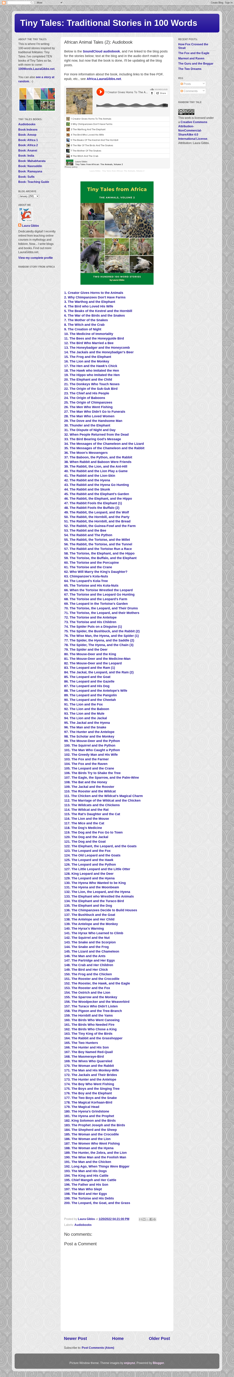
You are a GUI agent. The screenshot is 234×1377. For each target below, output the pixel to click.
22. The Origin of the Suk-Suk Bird (91, 389)
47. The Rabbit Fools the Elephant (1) (93, 503)
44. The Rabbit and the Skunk (87, 489)
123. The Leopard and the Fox (87, 851)
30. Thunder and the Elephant (87, 425)
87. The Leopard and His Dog (87, 686)
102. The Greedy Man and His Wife (91, 754)
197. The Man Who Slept (83, 1189)
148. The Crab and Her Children (88, 965)
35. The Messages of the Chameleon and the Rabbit (104, 448)
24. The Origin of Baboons (84, 398)
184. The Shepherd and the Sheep (90, 1130)
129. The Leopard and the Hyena (89, 878)
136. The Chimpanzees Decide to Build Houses (100, 910)
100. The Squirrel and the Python (89, 745)
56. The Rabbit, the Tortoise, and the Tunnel (98, 544)
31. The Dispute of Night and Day (90, 430)
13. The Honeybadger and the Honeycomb (97, 347)
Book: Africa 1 (28, 140)
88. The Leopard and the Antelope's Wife (95, 690)
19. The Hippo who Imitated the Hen (92, 375)
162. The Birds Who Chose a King (90, 1029)
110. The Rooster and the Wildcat (90, 791)
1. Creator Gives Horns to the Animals (93, 293)
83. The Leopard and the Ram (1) (89, 668)
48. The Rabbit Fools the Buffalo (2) (91, 508)
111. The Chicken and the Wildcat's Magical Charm (103, 796)
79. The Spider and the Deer (85, 649)
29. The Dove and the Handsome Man (93, 421)
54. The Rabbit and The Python (88, 535)
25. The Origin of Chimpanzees (88, 402)
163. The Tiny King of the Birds (88, 1033)
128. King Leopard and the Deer (89, 874)
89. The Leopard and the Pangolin (90, 695)
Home (118, 1338)
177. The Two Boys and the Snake (90, 1098)
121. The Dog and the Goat (85, 841)
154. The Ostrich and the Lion (87, 992)
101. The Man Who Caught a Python (92, 750)
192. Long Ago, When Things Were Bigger (96, 1166)
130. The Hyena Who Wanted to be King (95, 883)
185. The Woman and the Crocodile (91, 1134)
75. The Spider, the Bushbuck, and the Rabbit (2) (102, 631)
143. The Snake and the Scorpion (90, 942)
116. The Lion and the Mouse (86, 818)
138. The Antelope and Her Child (89, 919)
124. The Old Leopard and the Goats (92, 855)
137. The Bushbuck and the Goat (89, 915)
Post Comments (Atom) (98, 1347)
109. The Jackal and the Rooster (89, 787)
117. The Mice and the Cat (84, 823)
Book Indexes (27, 129)
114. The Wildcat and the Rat (86, 809)
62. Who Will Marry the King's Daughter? (95, 572)
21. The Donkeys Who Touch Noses (92, 384)
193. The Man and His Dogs (85, 1171)
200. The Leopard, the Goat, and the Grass (97, 1203)
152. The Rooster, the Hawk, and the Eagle (97, 983)
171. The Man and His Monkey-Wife (91, 1070)
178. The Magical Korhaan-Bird (88, 1102)
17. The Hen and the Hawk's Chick (90, 366)
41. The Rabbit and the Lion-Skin (89, 475)
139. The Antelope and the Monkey (91, 924)
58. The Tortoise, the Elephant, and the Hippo (99, 553)
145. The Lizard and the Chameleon (91, 951)
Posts (187, 83)
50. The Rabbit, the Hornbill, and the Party (96, 517)
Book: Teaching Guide (33, 181)
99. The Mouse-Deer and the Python (92, 741)
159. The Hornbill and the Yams (88, 1015)
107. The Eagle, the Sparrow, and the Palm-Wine (101, 777)
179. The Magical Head (81, 1107)
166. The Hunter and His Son (86, 1047)
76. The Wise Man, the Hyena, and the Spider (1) (101, 636)
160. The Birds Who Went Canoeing (92, 1020)
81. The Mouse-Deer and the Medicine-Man (97, 659)
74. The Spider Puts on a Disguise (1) (93, 626)
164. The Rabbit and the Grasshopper (93, 1038)
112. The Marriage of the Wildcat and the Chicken (102, 800)
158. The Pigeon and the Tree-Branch (93, 1011)
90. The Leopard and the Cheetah (90, 700)
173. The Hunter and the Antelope (90, 1079)
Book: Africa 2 (28, 145)
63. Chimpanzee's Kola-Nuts (86, 576)
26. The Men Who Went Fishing (88, 407)
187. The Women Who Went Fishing (92, 1143)
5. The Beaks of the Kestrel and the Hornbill (98, 311)
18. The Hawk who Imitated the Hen (91, 370)
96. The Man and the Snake (85, 727)
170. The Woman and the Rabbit (89, 1066)
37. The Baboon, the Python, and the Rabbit (98, 457)
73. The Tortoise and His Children (90, 622)
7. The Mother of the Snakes (86, 320)
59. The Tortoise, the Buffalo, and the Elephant (100, 558)
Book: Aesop (27, 134)
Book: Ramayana (30, 171)
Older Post (159, 1338)
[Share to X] (147, 1219)
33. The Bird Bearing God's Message (92, 439)
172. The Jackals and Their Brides (90, 1075)
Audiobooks (83, 1224)
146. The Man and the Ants (84, 956)
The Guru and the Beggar (195, 63)
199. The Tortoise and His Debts (89, 1198)
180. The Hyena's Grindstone (86, 1111)
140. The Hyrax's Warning (84, 928)
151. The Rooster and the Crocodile (91, 979)
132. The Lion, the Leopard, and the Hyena (97, 892)
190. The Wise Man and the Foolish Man (95, 1157)
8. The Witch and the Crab (84, 325)
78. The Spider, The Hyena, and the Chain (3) (98, 645)
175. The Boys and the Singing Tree (92, 1088)
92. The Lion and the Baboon (86, 709)
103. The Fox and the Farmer (86, 759)
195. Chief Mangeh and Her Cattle (90, 1180)
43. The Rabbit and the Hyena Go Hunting (96, 485)
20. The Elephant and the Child (88, 379)
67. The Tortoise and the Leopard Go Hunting (99, 594)
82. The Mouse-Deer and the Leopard (93, 663)
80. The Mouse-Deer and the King (90, 654)
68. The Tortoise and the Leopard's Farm (95, 599)
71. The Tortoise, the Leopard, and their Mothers (101, 613)
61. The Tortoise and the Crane (88, 567)
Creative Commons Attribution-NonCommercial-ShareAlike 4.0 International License (192, 130)
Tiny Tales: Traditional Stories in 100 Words (108, 23)
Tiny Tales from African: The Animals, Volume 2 (123, 171)
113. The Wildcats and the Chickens (92, 805)
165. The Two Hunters (81, 1043)
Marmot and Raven (191, 58)
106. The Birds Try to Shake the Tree (92, 773)
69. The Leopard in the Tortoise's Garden (96, 603)
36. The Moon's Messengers (86, 453)
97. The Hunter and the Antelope (89, 732)
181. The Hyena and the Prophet (89, 1116)
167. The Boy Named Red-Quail (88, 1052)
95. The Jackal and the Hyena (87, 723)
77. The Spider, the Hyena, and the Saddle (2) (99, 640)
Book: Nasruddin (30, 166)
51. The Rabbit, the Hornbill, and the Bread (97, 521)
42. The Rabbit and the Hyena (87, 480)
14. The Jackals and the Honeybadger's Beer (99, 352)
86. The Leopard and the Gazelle (89, 681)
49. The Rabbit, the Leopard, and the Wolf (96, 512)
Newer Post (75, 1338)
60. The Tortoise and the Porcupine (91, 562)
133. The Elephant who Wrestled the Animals (99, 896)
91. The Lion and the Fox (83, 704)
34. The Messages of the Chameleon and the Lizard (104, 444)
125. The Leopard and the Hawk (88, 860)
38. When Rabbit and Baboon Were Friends (97, 462)
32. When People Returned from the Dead (96, 434)
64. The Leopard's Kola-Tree (86, 581)
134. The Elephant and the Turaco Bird (94, 901)
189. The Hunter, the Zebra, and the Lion (95, 1153)
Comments (190, 91)
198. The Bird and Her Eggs (85, 1194)
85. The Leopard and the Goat (87, 677)
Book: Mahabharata (32, 161)
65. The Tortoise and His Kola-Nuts (91, 585)
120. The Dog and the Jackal (86, 837)
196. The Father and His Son (86, 1184)
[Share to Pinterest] (154, 1219)
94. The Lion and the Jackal (85, 718)
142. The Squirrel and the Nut (87, 938)
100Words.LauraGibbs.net (36, 68)
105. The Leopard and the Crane (89, 768)
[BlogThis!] (144, 1219)
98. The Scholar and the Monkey (89, 736)
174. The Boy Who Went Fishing (89, 1084)
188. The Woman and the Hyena (89, 1148)
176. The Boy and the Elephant (88, 1093)
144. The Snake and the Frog (86, 947)
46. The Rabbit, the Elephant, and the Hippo (98, 498)
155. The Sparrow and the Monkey (90, 997)
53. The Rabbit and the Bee (85, 530)
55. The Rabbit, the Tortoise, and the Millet (97, 539)
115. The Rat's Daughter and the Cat (92, 814)
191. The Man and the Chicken (87, 1162)
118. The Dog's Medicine (83, 828)
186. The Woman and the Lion (87, 1139)
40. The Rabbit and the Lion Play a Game (96, 471)
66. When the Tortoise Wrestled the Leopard (98, 590)
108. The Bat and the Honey (85, 782)
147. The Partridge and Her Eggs (89, 960)
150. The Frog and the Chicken (88, 974)
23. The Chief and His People (86, 393)
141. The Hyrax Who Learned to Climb (93, 933)
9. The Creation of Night (82, 329)
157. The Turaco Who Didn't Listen (91, 1006)
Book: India (26, 155)
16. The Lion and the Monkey (86, 361)
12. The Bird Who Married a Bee (89, 343)
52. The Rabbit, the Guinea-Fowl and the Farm (100, 526)
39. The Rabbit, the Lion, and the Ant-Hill (95, 466)
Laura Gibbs (95, 171)
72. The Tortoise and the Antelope (90, 617)
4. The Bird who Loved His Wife (88, 306)
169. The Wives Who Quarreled (88, 1061)
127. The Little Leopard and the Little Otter (97, 869)
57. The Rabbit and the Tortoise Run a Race (98, 549)
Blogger (158, 1363)
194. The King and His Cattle (86, 1175)
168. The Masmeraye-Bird (84, 1056)
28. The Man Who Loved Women (89, 416)
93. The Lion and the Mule (84, 713)
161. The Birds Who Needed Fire (89, 1024)
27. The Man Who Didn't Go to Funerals (94, 411)
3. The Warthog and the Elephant (89, 302)
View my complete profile (35, 257)
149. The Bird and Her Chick (86, 969)
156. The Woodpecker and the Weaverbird (96, 1002)
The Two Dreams (189, 68)
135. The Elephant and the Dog (88, 905)
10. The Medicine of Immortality (88, 334)
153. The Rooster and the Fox (87, 988)
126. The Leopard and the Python (90, 864)
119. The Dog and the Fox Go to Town (93, 832)
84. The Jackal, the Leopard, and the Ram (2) (99, 672)
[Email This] (140, 1219)
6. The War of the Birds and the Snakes (94, 315)
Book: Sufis (26, 176)
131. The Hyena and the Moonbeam (91, 887)
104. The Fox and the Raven (85, 764)
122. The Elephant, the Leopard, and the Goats (100, 846)
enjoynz (129, 1363)
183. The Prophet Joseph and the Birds (94, 1125)
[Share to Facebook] (151, 1219)
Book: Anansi (27, 150)
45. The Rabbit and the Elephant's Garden (96, 494)
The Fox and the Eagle (193, 53)
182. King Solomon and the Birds (90, 1120)
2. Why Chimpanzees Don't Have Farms (95, 297)
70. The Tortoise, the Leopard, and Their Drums (101, 608)
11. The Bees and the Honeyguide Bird (94, 338)
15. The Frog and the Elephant (87, 357)
